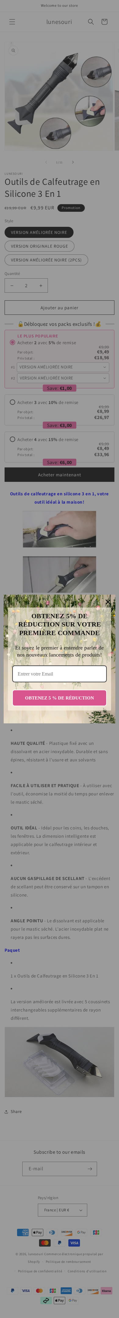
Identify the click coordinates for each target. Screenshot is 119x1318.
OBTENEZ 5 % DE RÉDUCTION (59, 697)
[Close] (108, 602)
